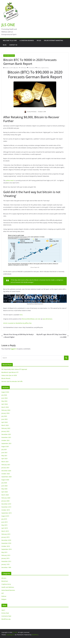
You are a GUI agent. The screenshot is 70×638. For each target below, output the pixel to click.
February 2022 (5, 428)
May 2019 (4, 525)
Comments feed (6, 616)
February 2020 (5, 498)
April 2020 (4, 492)
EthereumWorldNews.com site (31, 319)
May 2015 (4, 552)
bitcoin (38, 67)
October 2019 (5, 510)
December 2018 (6, 540)
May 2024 (4, 401)
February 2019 (5, 534)
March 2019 (5, 531)
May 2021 (4, 455)
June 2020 (4, 486)
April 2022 (4, 422)
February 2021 (5, 464)
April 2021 (4, 458)
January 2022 (5, 431)
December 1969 (6, 567)
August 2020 (5, 480)
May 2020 (4, 489)
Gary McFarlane (47, 319)
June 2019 (4, 522)
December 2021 (6, 434)
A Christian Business (27, 40)
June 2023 (4, 419)
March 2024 (5, 407)
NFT (2, 593)
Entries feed (5, 613)
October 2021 (5, 440)
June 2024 (4, 398)
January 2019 (5, 537)
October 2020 (5, 474)
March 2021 (5, 461)
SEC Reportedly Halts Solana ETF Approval (14, 369)
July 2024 (4, 395)
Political (3, 596)
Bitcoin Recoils (5, 378)
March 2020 (5, 495)
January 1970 (5, 564)
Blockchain (4, 581)
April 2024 (4, 404)
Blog (4, 45)
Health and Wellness (7, 587)
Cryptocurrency (6, 584)
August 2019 (5, 516)
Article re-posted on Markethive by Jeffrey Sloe (17, 323)
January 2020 (5, 501)
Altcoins (3, 578)
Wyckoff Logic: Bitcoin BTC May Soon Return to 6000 (51, 335)
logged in (13, 349)
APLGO (39, 40)
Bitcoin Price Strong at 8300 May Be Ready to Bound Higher (19, 335)
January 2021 (5, 467)
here (21, 315)
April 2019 (4, 528)
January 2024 (5, 413)
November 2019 (6, 507)
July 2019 (4, 519)
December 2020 (6, 471)
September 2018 (6, 549)
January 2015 (5, 558)
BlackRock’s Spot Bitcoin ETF (9, 372)
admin (16, 67)
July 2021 (4, 449)
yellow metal (10, 180)
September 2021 (6, 443)
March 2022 (5, 425)
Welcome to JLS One (10, 40)
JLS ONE (8, 24)
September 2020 (6, 477)
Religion (3, 599)
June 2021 (4, 452)
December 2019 (6, 504)
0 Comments (31, 67)
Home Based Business (9, 55)
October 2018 (5, 546)
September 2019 (6, 513)
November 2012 (6, 561)
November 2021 (6, 437)
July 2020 (4, 483)
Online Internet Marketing (53, 40)
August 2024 (5, 392)
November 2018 (6, 543)
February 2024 (5, 410)
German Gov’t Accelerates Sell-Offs (12, 381)
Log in (3, 610)
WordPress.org (5, 619)
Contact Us (13, 45)
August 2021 (5, 446)
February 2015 (5, 555)
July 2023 (4, 416)
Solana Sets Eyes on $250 (9, 375)
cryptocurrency (45, 67)
